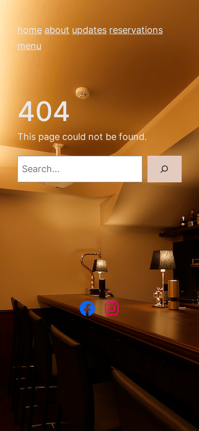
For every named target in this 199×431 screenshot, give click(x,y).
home (29, 30)
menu (29, 45)
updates (89, 30)
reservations (136, 30)
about (56, 30)
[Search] (164, 169)
